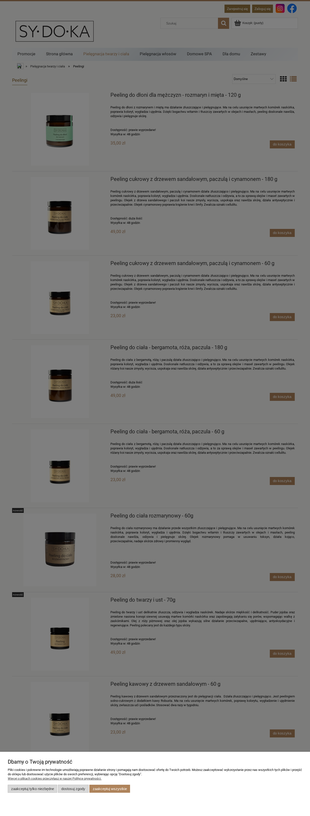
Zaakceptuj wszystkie (110, 789)
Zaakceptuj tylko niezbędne (32, 789)
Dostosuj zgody (73, 789)
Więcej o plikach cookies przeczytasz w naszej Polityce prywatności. (54, 778)
